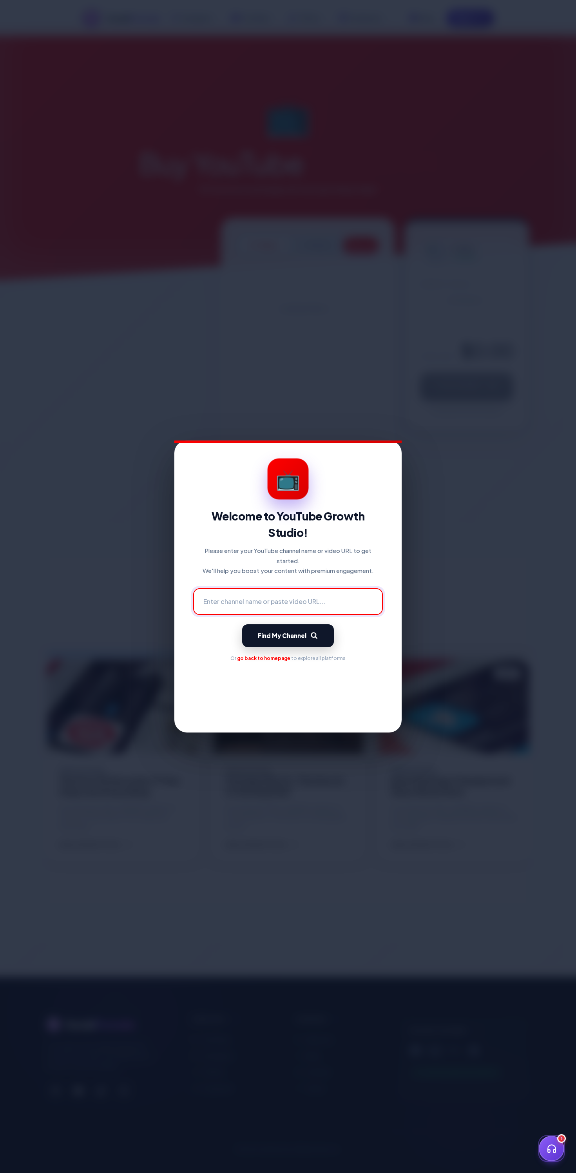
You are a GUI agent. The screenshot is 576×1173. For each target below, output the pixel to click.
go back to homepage (263, 658)
